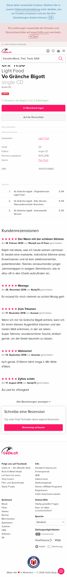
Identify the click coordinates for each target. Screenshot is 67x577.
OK (51, 17)
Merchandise (8, 518)
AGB (37, 475)
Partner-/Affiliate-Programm (48, 486)
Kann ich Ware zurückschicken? (43, 509)
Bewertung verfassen (33, 427)
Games (5, 511)
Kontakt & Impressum (45, 467)
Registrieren (41, 490)
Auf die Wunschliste (33, 117)
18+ (3, 537)
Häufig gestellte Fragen (47, 504)
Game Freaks (8, 486)
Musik (4, 504)
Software (6, 534)
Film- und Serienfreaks (13, 482)
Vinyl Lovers (8, 479)
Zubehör (6, 526)
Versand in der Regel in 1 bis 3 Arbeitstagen (26, 100)
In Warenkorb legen (33, 108)
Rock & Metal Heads (12, 471)
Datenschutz (41, 479)
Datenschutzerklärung (27, 9)
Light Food (43, 138)
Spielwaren (7, 522)
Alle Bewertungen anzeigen (32, 401)
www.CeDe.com (40, 32)
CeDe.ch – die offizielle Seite (16, 467)
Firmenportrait (42, 471)
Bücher (5, 515)
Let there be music (11, 475)
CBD (4, 530)
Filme (4, 507)
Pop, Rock (43, 160)
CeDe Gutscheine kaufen (47, 494)
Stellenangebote (43, 482)
